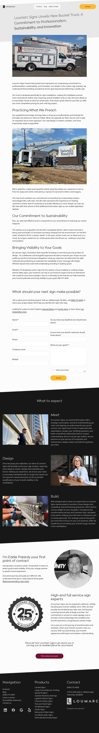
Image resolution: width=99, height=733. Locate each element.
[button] (82, 704)
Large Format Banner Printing (47, 690)
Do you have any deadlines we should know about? (68, 321)
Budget (15, 359)
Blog (45, 6)
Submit (58, 378)
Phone (14, 339)
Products (39, 6)
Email (18, 329)
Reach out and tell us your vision (16, 581)
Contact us (7, 703)
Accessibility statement (12, 700)
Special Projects (41, 693)
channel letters (48, 309)
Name (19, 319)
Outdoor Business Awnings (46, 695)
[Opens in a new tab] (5, 710)
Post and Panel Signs (43, 704)
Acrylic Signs (40, 709)
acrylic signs (63, 309)
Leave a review (9, 697)
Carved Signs (40, 687)
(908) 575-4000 (53, 6)
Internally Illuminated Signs (46, 717)
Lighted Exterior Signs (44, 698)
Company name (18, 349)
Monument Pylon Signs (44, 712)
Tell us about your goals (49, 656)
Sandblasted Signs (42, 706)
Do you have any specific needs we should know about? (67, 333)
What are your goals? (63, 345)
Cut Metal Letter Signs (44, 715)
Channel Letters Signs (43, 701)
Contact (87, 7)
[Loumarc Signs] (9, 6)
